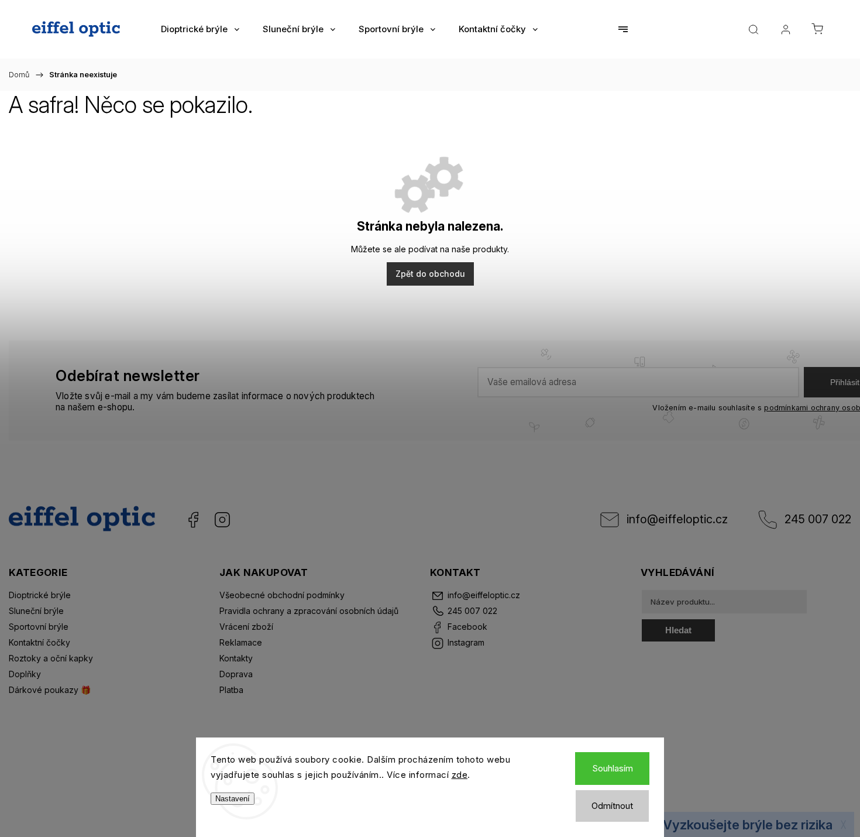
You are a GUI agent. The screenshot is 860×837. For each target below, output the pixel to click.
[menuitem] (200, 29)
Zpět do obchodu (430, 274)
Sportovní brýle (38, 627)
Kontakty (236, 658)
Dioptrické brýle (40, 595)
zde (460, 774)
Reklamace (240, 642)
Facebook (193, 520)
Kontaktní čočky (39, 642)
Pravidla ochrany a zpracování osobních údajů (308, 611)
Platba (231, 690)
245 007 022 (818, 519)
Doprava (236, 674)
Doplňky (25, 674)
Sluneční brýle (36, 611)
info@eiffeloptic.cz (677, 519)
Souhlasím (612, 768)
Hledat (678, 630)
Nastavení (232, 798)
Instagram (222, 520)
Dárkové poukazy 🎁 (50, 690)
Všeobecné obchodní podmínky (282, 595)
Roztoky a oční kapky (51, 658)
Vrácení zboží (246, 627)
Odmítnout (612, 805)
